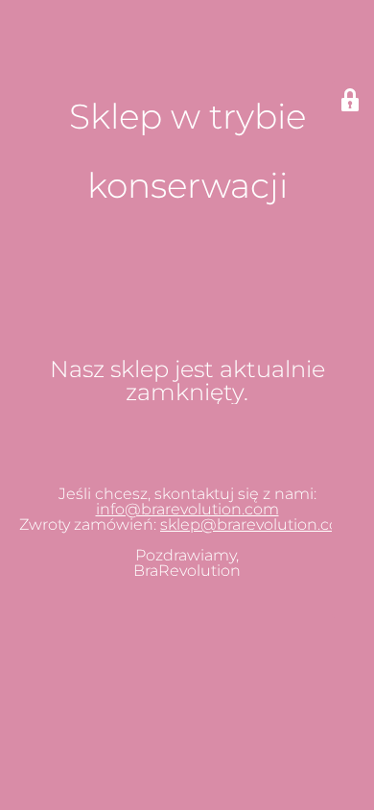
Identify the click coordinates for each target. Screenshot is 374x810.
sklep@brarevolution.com (257, 524)
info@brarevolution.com (187, 509)
